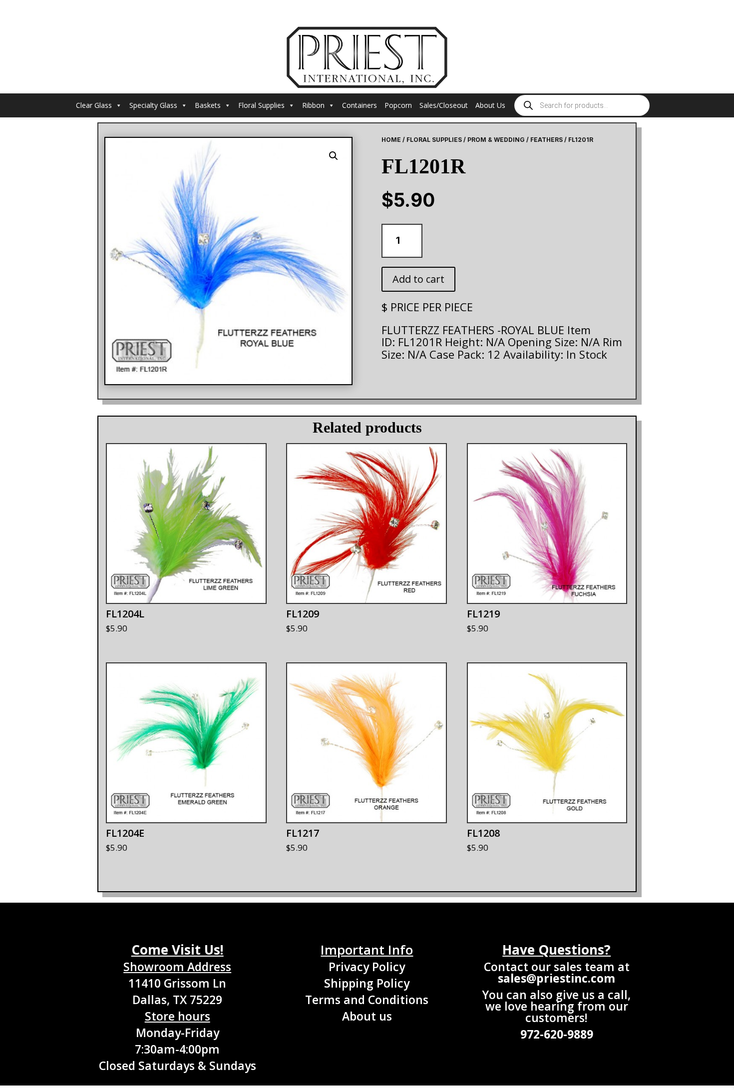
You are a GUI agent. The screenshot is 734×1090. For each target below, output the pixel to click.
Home (391, 139)
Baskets (208, 105)
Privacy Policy (367, 967)
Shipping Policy (366, 983)
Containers (359, 105)
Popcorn (398, 105)
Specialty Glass (153, 105)
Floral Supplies (261, 105)
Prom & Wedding (496, 139)
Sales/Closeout (443, 105)
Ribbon (313, 105)
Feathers (546, 139)
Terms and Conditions (366, 1000)
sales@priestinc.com (556, 978)
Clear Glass (94, 105)
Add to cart (418, 279)
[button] (334, 156)
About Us (490, 105)
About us (367, 1016)
